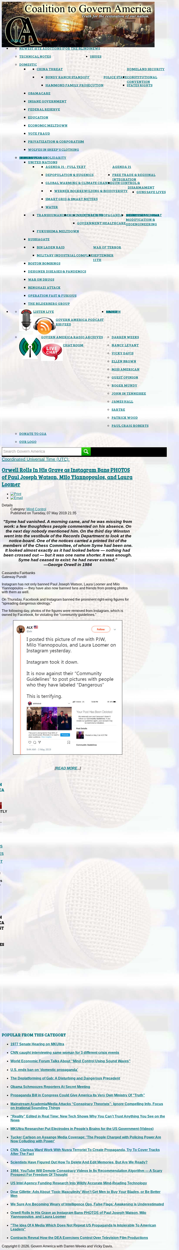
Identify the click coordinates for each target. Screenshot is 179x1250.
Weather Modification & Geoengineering (141, 219)
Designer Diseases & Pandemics (57, 271)
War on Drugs (41, 279)
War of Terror (107, 247)
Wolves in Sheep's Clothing (53, 149)
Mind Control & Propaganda (95, 215)
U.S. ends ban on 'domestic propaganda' (44, 1070)
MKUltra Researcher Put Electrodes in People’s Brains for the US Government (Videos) (81, 1129)
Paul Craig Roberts (130, 425)
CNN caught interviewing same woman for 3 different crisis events (64, 1052)
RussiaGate (39, 239)
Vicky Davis (122, 353)
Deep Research (33, 157)
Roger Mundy (124, 385)
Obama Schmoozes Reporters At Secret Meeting (50, 1087)
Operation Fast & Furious (52, 295)
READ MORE (66, 768)
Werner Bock (66, 190)
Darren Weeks (125, 337)
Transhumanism (52, 215)
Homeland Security (146, 69)
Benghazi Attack (44, 287)
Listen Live (43, 311)
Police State (115, 77)
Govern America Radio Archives (72, 337)
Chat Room (73, 345)
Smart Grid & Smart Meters (71, 198)
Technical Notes (35, 56)
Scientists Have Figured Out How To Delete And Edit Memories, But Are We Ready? (79, 1162)
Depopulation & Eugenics (69, 174)
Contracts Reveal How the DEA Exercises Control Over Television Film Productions (79, 1238)
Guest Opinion (125, 377)
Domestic (28, 64)
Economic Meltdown (47, 125)
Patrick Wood (125, 417)
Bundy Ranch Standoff (67, 77)
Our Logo (27, 441)
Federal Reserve (44, 109)
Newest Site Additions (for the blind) (54, 48)
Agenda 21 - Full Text (65, 166)
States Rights (139, 85)
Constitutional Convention (142, 79)
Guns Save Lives (151, 191)
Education (38, 117)
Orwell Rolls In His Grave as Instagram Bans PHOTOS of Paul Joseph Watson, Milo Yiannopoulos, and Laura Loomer (67, 477)
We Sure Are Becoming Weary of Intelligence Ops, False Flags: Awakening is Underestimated (87, 1204)
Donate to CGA (32, 433)
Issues (95, 56)
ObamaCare (39, 93)
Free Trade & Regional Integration (133, 176)
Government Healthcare (101, 223)
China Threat (50, 69)
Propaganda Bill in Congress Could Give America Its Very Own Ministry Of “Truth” (77, 1095)
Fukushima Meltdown (58, 231)
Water (51, 206)
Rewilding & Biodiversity (103, 190)
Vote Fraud (39, 133)
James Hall (122, 401)
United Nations (42, 162)
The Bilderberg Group (49, 303)
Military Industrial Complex (65, 255)
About (112, 311)
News (95, 48)
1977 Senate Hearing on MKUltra (37, 1044)
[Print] (15, 494)
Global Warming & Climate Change (78, 182)
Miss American (125, 369)
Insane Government (47, 101)
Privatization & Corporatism (56, 141)
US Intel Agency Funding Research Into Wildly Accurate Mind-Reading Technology (78, 1183)
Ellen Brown (124, 361)
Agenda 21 (121, 166)
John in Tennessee (129, 393)
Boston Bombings (44, 263)
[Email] (16, 498)
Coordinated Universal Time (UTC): (36, 459)
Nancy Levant (125, 345)
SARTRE (118, 409)
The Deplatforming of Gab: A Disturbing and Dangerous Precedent (65, 1078)
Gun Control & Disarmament (133, 184)
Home (15, 40)
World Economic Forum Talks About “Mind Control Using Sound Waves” (70, 1061)
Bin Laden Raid (51, 247)
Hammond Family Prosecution (74, 85)
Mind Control (36, 509)
